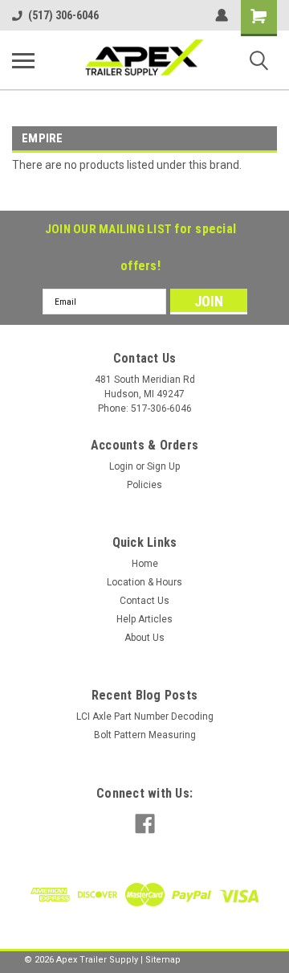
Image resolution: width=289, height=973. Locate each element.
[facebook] (145, 824)
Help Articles (144, 619)
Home (145, 563)
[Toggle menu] (23, 60)
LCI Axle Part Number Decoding (145, 716)
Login (121, 466)
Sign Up (163, 466)
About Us (144, 637)
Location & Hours (144, 582)
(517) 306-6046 (63, 15)
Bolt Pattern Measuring (145, 735)
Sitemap (163, 960)
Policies (144, 485)
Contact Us (144, 600)
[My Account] (221, 15)
